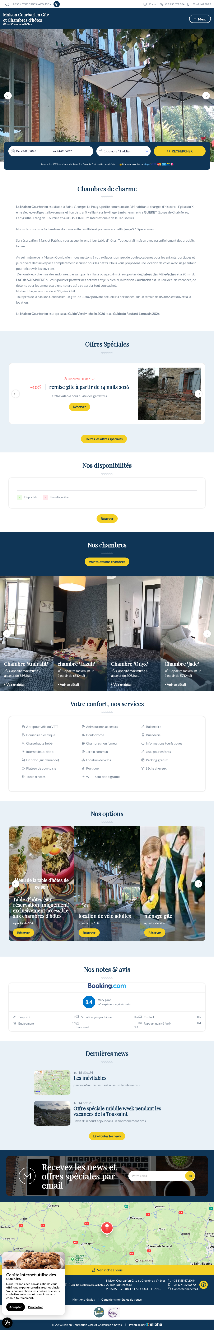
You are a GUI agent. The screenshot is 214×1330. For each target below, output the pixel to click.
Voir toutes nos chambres (107, 562)
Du (18, 151)
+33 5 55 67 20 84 (184, 1280)
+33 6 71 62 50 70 (184, 1284)
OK (189, 1176)
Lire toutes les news (107, 1136)
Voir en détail (15, 684)
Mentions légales (84, 1299)
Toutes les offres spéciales (104, 439)
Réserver (79, 407)
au (54, 151)
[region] (33, 1283)
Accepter (15, 1307)
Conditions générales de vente (121, 1299)
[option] (107, 95)
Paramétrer (35, 1307)
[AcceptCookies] (7, 1322)
